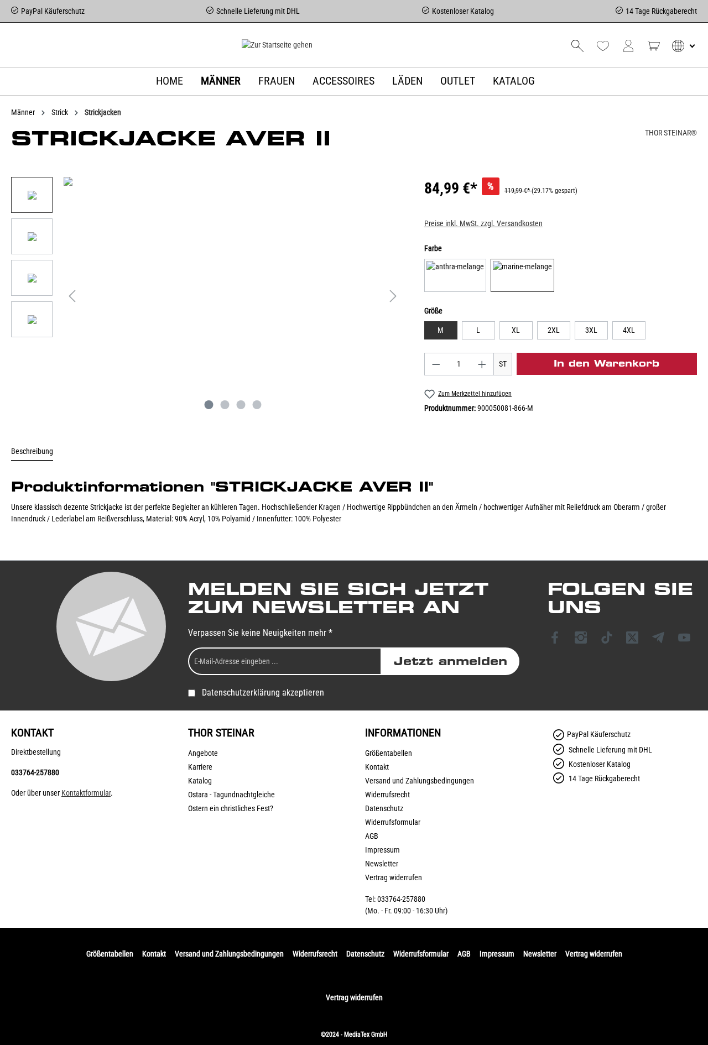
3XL (591, 330)
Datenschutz (384, 808)
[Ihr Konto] (628, 45)
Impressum (382, 849)
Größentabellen (388, 753)
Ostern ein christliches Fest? (230, 808)
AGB (371, 836)
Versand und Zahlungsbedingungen (419, 780)
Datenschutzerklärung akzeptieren (263, 692)
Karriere (200, 766)
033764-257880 (35, 772)
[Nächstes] (393, 296)
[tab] (32, 452)
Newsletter (381, 863)
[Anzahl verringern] (435, 364)
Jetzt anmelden (450, 661)
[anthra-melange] (455, 275)
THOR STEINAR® (671, 132)
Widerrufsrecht (387, 794)
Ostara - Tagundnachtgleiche (231, 794)
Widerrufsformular (392, 822)
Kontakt (377, 766)
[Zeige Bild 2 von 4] (224, 404)
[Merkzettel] (603, 45)
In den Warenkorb (606, 363)
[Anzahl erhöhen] (482, 364)
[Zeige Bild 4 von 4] (256, 404)
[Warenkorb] (654, 45)
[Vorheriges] (72, 296)
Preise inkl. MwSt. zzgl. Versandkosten (483, 223)
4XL (629, 330)
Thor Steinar (221, 732)
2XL (554, 330)
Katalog (200, 780)
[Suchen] (577, 45)
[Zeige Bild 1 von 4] (208, 404)
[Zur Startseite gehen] (277, 45)
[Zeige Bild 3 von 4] (240, 404)
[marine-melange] (522, 275)
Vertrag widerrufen (393, 877)
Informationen (403, 732)
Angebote (203, 753)
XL (516, 330)
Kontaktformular (86, 792)
